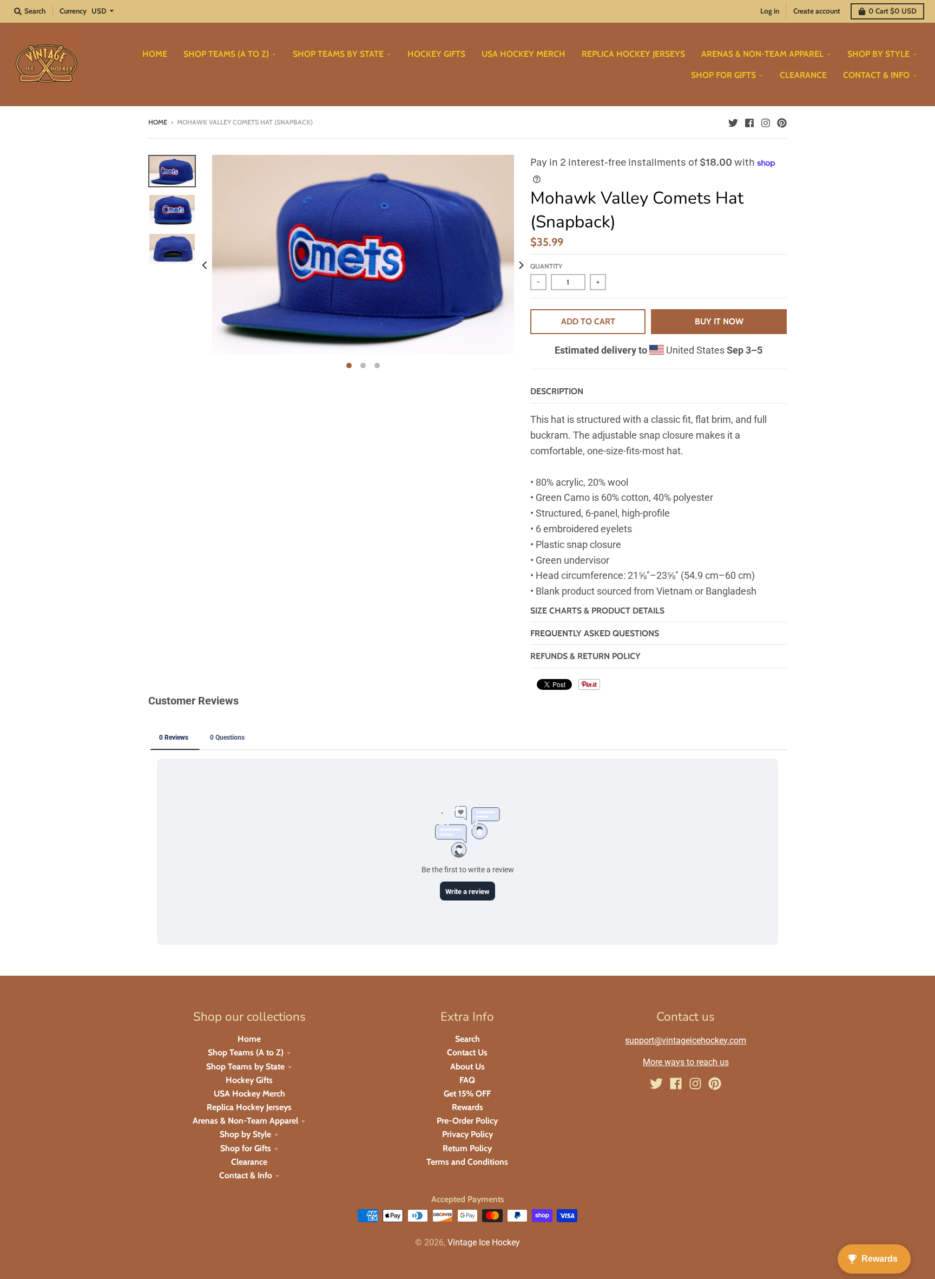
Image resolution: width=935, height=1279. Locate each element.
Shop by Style (245, 1134)
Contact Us (467, 1052)
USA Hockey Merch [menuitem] (523, 54)
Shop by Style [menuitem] (878, 54)
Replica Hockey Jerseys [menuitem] (633, 54)
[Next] (520, 265)
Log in (769, 10)
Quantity (546, 266)
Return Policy (467, 1148)
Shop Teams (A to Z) (246, 1052)
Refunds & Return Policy (585, 656)
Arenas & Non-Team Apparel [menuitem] (762, 54)
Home (157, 122)
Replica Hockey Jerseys (249, 1107)
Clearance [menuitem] (803, 75)
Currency (73, 10)
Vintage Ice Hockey (483, 1242)
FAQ (467, 1080)
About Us (467, 1066)
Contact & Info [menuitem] (876, 75)
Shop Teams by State (245, 1066)
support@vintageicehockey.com (685, 1040)
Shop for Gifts (245, 1148)
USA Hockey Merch (249, 1093)
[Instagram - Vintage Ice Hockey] (766, 122)
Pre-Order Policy (467, 1120)
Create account (816, 10)
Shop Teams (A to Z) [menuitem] (226, 54)
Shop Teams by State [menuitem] (338, 54)
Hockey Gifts (249, 1080)
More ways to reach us (686, 1062)
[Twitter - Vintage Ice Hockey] (733, 122)
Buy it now (719, 321)
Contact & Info (245, 1175)
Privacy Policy (467, 1134)
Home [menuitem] (154, 54)
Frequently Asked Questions (594, 633)
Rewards (467, 1107)
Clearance (249, 1162)
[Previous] (205, 265)
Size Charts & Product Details (597, 610)
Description (556, 391)
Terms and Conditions (467, 1162)
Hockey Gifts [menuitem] (436, 54)
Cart (892, 10)
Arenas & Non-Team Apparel (245, 1120)
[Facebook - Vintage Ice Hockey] (749, 122)
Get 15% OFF (467, 1093)
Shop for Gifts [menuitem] (723, 75)
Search (467, 1039)
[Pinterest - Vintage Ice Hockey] (782, 122)
